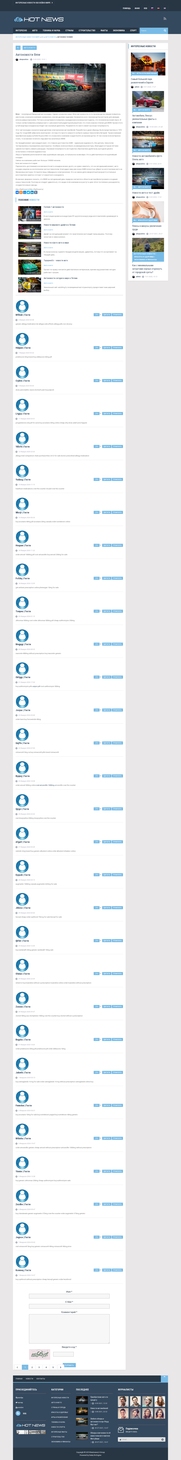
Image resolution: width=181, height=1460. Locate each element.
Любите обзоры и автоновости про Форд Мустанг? (99, 1422)
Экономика (119, 30)
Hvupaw (19, 545)
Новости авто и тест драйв (146, 192)
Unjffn (19, 743)
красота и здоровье (59, 1412)
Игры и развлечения (147, 73)
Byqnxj (19, 776)
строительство (58, 1437)
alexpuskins (23, 59)
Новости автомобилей (99, 1408)
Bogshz (19, 1039)
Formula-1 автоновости (54, 207)
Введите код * (69, 1347)
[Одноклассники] (21, 192)
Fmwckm (20, 1105)
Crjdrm (19, 380)
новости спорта (58, 1427)
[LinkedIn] (32, 192)
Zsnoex (19, 1006)
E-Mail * (69, 1302)
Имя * (69, 1291)
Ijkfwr (18, 940)
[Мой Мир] (24, 192)
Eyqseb (19, 874)
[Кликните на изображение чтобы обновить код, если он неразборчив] (39, 1354)
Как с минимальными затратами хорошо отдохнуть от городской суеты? (147, 269)
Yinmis (19, 1171)
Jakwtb (19, 1072)
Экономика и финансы (145, 260)
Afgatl (19, 842)
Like (96, 315)
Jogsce (19, 1237)
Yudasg (19, 479)
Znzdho (19, 1204)
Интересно (21, 30)
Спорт (133, 30)
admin (137, 87)
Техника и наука (51, 30)
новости (29, 1379)
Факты (104, 30)
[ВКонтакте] (17, 192)
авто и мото (56, 1403)
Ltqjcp (19, 413)
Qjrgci (18, 809)
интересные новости (60, 1398)
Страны (69, 30)
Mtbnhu (19, 1138)
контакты (41, 1379)
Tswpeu (19, 611)
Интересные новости (144, 254)
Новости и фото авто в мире (56, 242)
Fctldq (19, 578)
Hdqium (19, 347)
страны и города (58, 1407)
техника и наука (58, 1422)
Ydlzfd (19, 446)
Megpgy (19, 644)
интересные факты (59, 1432)
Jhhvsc (19, 907)
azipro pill (36, 686)
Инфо (137, 8)
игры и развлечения (59, 1417)
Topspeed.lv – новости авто (56, 260)
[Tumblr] (35, 192)
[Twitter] (28, 192)
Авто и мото (29, 48)
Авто (34, 30)
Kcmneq (19, 1270)
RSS (145, 8)
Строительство (87, 30)
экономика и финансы (60, 1442)
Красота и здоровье (147, 220)
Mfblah (19, 314)
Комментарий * (69, 1312)
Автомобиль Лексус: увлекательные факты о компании (144, 119)
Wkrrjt (19, 512)
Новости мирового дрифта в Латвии (59, 225)
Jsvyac (19, 710)
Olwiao (19, 973)
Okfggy (19, 677)
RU (18, 48)
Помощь (127, 8)
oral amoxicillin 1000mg (45, 785)
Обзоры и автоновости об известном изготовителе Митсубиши (100, 1436)
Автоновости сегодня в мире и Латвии (60, 278)
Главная (19, 1379)
